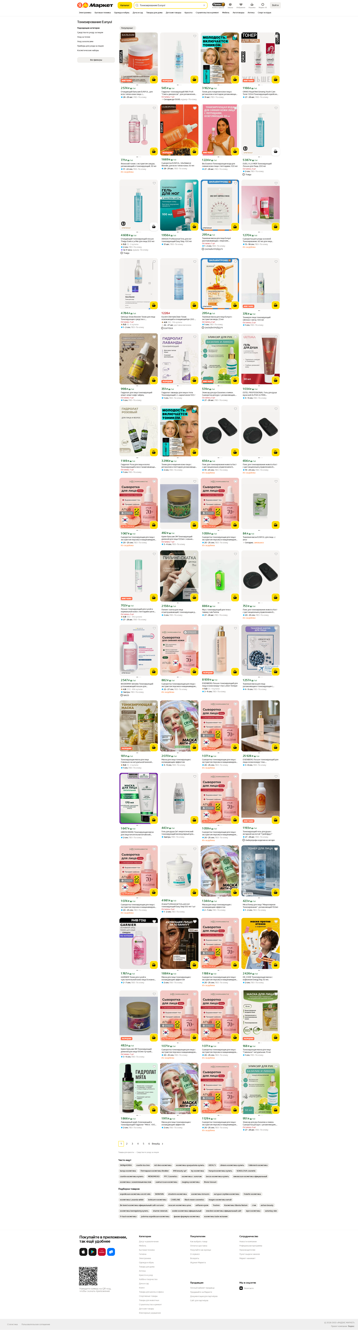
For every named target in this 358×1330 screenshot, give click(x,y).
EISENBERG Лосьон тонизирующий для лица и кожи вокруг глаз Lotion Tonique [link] (220, 684)
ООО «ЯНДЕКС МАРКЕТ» (343, 1322)
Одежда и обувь (146, 1262)
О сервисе (195, 1254)
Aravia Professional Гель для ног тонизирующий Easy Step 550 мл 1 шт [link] (179, 905)
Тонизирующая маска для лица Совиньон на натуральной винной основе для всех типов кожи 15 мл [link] (136, 760)
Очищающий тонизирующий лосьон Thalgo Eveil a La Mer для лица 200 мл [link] (137, 240)
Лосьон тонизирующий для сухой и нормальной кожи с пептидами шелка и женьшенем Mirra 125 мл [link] (138, 610)
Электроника (145, 1258)
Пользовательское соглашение (36, 1324)
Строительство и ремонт (150, 1304)
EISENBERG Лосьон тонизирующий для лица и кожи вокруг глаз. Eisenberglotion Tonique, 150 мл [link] (260, 760)
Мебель (142, 1246)
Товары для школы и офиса (151, 1292)
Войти (275, 5)
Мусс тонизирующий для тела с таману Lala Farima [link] (216, 611)
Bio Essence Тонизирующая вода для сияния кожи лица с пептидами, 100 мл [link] (220, 165)
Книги (141, 1288)
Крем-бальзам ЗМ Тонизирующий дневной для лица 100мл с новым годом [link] (177, 537)
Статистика (12, 1324)
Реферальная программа (250, 1246)
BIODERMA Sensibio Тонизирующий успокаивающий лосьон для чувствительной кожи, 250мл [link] (137, 685)
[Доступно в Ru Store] (111, 1255)
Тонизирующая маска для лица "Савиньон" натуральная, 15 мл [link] (257, 1050)
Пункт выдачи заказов (249, 1254)
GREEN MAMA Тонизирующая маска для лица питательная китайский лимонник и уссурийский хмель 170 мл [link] (138, 833)
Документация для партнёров (204, 1296)
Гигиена (142, 1254)
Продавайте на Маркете (201, 1292)
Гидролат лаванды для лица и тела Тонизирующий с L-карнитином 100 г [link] (178, 393)
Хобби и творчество (148, 1279)
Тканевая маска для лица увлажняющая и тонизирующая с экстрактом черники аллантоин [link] (258, 685)
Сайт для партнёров (199, 1300)
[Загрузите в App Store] (83, 1255)
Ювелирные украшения (150, 1313)
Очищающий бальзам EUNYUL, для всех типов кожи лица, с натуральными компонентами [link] (137, 93)
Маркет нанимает (247, 1258)
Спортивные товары (148, 1296)
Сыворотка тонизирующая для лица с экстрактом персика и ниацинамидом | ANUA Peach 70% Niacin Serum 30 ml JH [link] (220, 978)
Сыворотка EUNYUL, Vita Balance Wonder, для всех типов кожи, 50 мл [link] (178, 164)
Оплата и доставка (198, 1246)
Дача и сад (144, 1283)
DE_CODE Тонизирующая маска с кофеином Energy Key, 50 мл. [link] (258, 978)
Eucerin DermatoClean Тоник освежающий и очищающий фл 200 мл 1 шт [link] (179, 318)
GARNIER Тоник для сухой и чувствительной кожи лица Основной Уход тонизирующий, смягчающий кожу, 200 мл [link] (138, 978)
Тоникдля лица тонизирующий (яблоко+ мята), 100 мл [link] (256, 318)
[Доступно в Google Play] (92, 1255)
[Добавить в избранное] (154, 36)
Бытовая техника (147, 1250)
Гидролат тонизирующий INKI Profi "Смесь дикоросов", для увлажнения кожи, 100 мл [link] (178, 93)
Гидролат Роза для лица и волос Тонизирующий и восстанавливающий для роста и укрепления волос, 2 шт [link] (138, 465)
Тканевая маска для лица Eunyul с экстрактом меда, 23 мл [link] (217, 318)
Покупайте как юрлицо (200, 1250)
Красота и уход (146, 1275)
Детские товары (146, 1309)
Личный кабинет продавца (202, 1288)
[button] (127, 28)
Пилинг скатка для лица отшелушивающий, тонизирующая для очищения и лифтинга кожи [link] (179, 611)
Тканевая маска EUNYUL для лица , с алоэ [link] (259, 538)
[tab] (85, 13)
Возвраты (194, 1258)
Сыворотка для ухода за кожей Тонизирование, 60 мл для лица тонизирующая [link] (257, 240)
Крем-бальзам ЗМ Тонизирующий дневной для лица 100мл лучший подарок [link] (136, 1050)
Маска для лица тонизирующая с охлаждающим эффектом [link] (176, 760)
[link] (125, 1165)
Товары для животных (149, 1300)
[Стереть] (204, 5)
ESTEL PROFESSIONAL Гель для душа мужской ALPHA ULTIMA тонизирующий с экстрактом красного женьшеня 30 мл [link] (260, 393)
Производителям (247, 1250)
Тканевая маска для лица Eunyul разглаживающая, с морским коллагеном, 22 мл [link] (216, 239)
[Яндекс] (351, 1326)
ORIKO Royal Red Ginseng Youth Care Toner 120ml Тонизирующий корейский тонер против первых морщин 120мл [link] (260, 93)
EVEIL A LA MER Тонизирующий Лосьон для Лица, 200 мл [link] (257, 165)
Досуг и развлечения (148, 1241)
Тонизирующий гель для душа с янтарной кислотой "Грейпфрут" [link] (257, 832)
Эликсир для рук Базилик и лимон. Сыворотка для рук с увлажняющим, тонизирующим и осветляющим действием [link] (218, 393)
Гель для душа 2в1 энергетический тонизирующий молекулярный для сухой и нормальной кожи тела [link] (177, 832)
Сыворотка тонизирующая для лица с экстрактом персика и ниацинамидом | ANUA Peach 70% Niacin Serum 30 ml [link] (138, 538)
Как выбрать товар (198, 1241)
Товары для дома (146, 1267)
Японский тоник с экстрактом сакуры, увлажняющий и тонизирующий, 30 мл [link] (138, 165)
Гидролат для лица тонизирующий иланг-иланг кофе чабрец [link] (136, 393)
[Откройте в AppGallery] (102, 1255)
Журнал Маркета (198, 1262)
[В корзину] (154, 79)
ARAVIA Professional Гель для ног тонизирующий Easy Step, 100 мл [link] (177, 240)
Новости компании (248, 1241)
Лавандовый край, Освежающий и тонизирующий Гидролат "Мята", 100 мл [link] (138, 1123)
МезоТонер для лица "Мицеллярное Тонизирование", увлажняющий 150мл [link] (260, 905)
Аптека (142, 1271)
